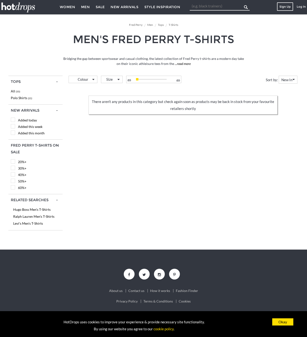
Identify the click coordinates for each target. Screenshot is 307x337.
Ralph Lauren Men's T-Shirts (33, 216)
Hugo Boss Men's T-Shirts (32, 209)
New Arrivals (124, 7)
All (15, 91)
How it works (160, 290)
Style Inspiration (162, 7)
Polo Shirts (21, 98)
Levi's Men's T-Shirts (28, 223)
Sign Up (285, 6)
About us (116, 290)
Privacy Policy (127, 301)
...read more (182, 64)
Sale (100, 7)
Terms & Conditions (158, 301)
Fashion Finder (187, 290)
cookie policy (164, 329)
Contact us (136, 290)
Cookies (185, 301)
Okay (282, 322)
